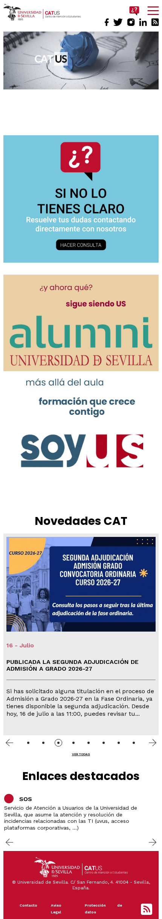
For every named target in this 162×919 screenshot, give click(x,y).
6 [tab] (103, 743)
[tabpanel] (81, 634)
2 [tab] (43, 743)
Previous (9, 742)
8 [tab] (134, 743)
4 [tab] (73, 743)
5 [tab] (88, 743)
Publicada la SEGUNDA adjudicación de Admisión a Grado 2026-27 (72, 665)
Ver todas (81, 754)
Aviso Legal (56, 908)
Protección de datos (103, 908)
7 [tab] (119, 743)
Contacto (28, 905)
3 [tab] (58, 743)
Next (153, 742)
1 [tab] (28, 743)
